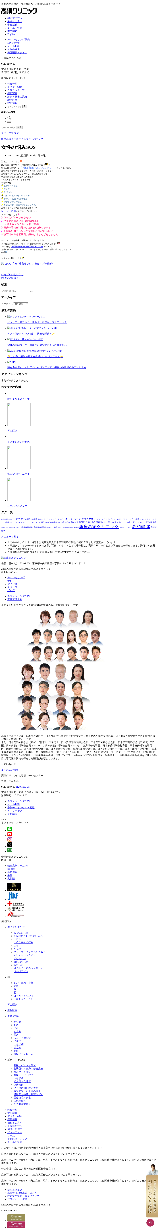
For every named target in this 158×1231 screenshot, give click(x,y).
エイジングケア (16, 927)
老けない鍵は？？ (11, 277)
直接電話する (14, 599)
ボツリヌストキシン (18, 522)
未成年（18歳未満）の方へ (22, 1192)
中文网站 (12, 31)
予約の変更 (13, 49)
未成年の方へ (14, 21)
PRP (13, 519)
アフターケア (14, 810)
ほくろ (17, 1047)
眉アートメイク (139, 522)
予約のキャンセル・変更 (21, 807)
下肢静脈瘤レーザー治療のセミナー (27, 246)
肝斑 (16, 1050)
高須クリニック (125, 527)
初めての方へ (14, 18)
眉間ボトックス (15, 527)
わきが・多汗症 (22, 1071)
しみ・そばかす (22, 1038)
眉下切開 (148, 522)
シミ (103, 519)
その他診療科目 (22, 1104)
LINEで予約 (14, 43)
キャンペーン (73, 518)
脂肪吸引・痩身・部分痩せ (28, 1068)
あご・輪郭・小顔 (23, 982)
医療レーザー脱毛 (23, 1075)
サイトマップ (14, 1189)
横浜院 (11, 869)
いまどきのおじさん (12, 274)
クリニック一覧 (16, 90)
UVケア (19, 519)
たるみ (17, 949)
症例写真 (12, 93)
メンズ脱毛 (39, 522)
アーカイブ (7, 303)
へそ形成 (18, 1078)
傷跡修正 (18, 1084)
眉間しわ (4, 527)
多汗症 (67, 522)
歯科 (16, 986)
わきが (40, 519)
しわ (16, 945)
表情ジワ (49, 527)
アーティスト (49, 519)
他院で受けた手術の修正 (27, 1091)
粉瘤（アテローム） (25, 1054)
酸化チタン (59, 527)
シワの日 (109, 519)
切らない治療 (59, 522)
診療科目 (12, 100)
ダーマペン (117, 519)
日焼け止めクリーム (105, 522)
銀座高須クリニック (99, 526)
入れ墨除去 (20, 1101)
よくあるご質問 (10, 770)
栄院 (9, 875)
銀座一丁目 (68, 527)
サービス (97, 519)
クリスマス (87, 519)
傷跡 (52, 522)
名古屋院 (12, 872)
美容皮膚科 (13, 1016)
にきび (17, 1041)
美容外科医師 (40, 527)
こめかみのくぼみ (23, 942)
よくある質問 (14, 28)
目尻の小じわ (21, 961)
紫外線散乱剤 (27, 527)
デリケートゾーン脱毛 (130, 519)
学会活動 (12, 24)
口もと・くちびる (23, 995)
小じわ (17, 939)
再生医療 (12, 1004)
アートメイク (59, 519)
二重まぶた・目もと (25, 999)
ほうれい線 (20, 958)
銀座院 (76, 527)
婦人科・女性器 (22, 1081)
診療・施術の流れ (17, 96)
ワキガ (47, 522)
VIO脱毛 (26, 519)
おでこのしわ (21, 932)
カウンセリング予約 (18, 39)
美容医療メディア (17, 52)
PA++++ (9, 519)
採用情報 (12, 103)
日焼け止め (90, 522)
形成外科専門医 (78, 522)
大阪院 (11, 878)
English (11, 34)
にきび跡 (18, 1044)
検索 (19, 127)
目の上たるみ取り (125, 522)
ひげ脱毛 (34, 519)
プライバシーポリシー (19, 1199)
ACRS (3, 519)
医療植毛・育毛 (22, 1097)
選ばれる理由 (14, 1129)
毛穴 (116, 522)
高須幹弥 (141, 526)
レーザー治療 (8, 211)
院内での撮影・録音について (23, 1196)
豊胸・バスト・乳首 (25, 1065)
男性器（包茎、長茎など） (28, 1094)
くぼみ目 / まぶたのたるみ (28, 936)
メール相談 (13, 46)
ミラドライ (30, 522)
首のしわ (18, 965)
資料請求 (12, 814)
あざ (16, 1025)
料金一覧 (12, 83)
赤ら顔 (17, 1021)
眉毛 (154, 522)
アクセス (12, 584)
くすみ (17, 1031)
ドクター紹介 (14, 87)
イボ (16, 1028)
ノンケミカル (145, 519)
